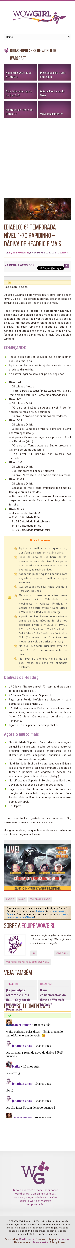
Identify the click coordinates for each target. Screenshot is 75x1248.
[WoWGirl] (38, 19)
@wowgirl (62, 953)
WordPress (25, 1239)
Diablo (21, 899)
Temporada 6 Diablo (39, 899)
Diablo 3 (63, 252)
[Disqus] (37, 1068)
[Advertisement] (37, 157)
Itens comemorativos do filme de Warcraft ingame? (53, 997)
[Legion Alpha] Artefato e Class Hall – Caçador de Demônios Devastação (18, 1000)
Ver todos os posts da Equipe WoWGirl (27, 962)
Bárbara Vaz (64, 1239)
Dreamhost (39, 1242)
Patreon (40, 911)
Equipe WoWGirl (19, 252)
